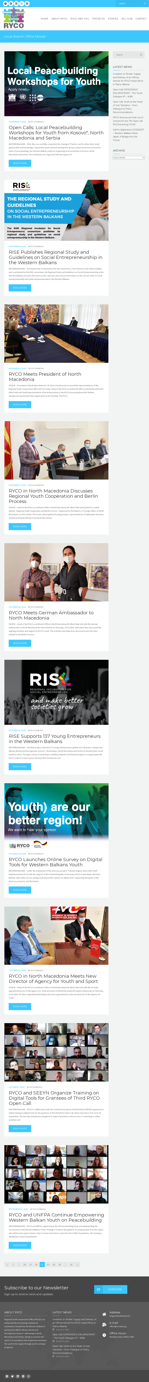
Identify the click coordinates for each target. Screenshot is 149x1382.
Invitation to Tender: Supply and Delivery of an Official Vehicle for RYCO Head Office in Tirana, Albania (74, 1323)
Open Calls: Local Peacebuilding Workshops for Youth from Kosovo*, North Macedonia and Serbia (56, 133)
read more (20, 163)
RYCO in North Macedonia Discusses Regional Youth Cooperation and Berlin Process (53, 496)
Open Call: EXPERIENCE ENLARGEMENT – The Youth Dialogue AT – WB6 (127, 93)
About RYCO (59, 18)
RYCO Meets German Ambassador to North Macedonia (51, 615)
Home (44, 18)
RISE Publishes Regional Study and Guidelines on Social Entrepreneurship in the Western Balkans (55, 257)
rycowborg (37, 122)
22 (36, 1264)
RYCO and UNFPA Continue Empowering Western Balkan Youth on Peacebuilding (56, 1217)
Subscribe (115, 1289)
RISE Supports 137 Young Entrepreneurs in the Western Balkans (55, 739)
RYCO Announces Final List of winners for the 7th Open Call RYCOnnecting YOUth (128, 121)
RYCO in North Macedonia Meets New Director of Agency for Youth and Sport (53, 978)
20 (25, 1264)
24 (48, 1264)
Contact (141, 18)
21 (30, 1264)
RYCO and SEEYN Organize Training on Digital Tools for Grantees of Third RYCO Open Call (54, 1098)
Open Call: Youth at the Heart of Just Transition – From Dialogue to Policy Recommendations (71, 1349)
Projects (98, 18)
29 (71, 1264)
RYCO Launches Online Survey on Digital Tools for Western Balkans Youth (55, 862)
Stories (113, 18)
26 (60, 1264)
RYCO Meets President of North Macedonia (45, 376)
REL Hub (126, 18)
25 (54, 1264)
